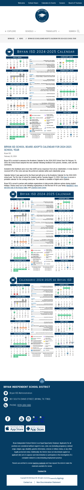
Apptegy (60, 478)
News (21, 38)
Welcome (21, 3)
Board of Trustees (75, 3)
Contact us (28, 482)
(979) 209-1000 (24, 405)
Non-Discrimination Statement (49, 482)
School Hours (33, 3)
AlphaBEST (70, 186)
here (65, 177)
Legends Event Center (38, 188)
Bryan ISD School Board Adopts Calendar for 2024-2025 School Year (52, 38)
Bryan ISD (11, 38)
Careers (62, 3)
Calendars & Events (49, 3)
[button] (74, 31)
